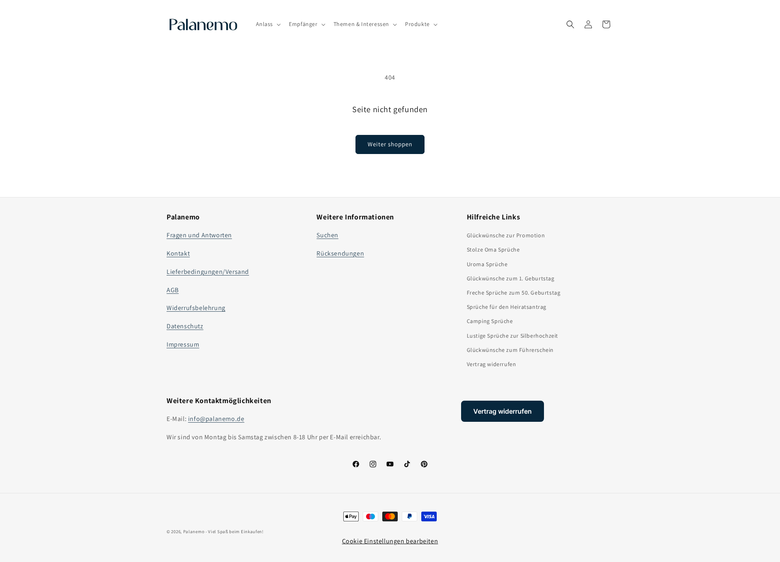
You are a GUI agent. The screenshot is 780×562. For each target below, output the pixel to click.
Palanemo (194, 531)
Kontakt (178, 253)
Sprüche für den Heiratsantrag (506, 306)
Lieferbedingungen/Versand (208, 271)
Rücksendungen (340, 253)
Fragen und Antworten (199, 235)
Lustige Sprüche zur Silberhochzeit (512, 335)
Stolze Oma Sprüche (493, 249)
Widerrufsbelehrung (196, 308)
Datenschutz (185, 326)
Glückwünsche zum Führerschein (510, 350)
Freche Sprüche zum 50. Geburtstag (514, 292)
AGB (173, 290)
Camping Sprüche (490, 321)
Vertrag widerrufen (491, 364)
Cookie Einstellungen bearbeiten (390, 541)
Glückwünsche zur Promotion (506, 235)
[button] (267, 24)
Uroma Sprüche (487, 264)
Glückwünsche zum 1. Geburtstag (511, 278)
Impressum (183, 344)
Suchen (327, 235)
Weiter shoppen (390, 144)
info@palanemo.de (216, 418)
